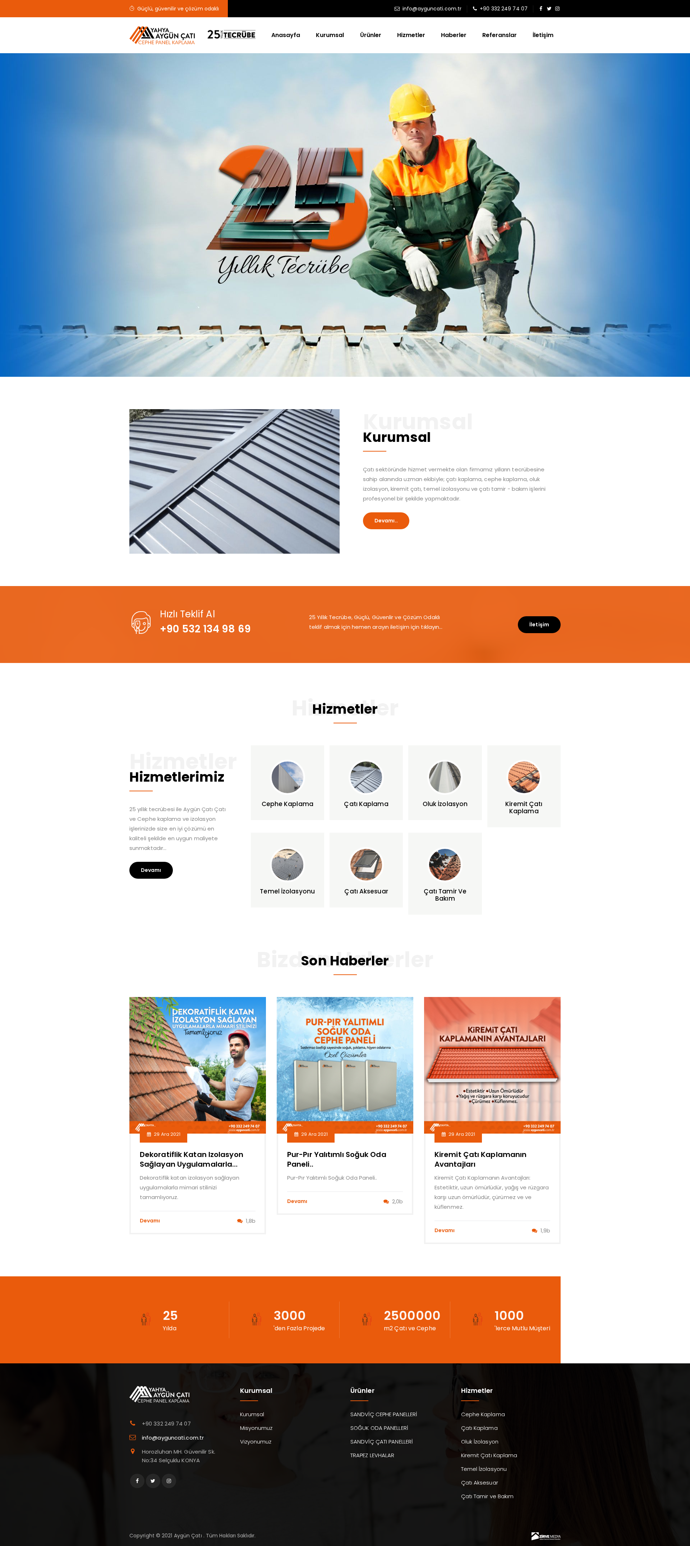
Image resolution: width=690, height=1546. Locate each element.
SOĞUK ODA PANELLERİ (379, 1428)
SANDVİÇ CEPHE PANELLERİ (383, 1414)
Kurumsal (330, 35)
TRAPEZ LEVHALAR (372, 1455)
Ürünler (370, 35)
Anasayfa (285, 35)
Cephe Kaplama (483, 1414)
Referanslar (499, 35)
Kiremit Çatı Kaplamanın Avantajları (426, 1159)
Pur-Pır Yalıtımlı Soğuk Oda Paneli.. (282, 1159)
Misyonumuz (256, 1428)
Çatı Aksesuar (479, 1482)
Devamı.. (386, 520)
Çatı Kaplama (479, 1428)
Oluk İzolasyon (479, 1441)
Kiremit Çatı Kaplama (489, 1455)
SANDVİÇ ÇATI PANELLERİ (381, 1441)
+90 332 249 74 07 (504, 8)
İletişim (543, 35)
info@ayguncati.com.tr (431, 8)
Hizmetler (411, 35)
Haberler (453, 35)
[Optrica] (162, 34)
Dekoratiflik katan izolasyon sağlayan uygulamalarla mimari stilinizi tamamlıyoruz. (140, 1164)
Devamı (151, 870)
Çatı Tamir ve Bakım (487, 1496)
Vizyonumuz (256, 1441)
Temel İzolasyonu (484, 1469)
